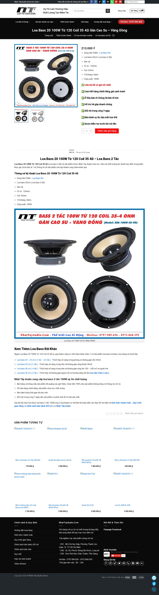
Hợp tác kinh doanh (22, 559)
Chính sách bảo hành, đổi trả (26, 544)
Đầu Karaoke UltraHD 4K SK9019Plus (58, 506)
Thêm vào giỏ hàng (107, 131)
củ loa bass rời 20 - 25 (105, 35)
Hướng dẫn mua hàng (102, 22)
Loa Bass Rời (104, 53)
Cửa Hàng (84, 22)
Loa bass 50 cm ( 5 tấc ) (27, 373)
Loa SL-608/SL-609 (122, 505)
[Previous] (18, 75)
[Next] (73, 75)
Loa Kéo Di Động (22, 22)
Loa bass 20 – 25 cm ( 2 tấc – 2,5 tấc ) (34, 360)
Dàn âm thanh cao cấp (44, 22)
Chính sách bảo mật (22, 549)
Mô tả (71, 152)
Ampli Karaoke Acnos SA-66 (60, 460)
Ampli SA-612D (88, 505)
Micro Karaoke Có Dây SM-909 (127, 460)
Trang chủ (48, 35)
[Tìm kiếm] (108, 11)
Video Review (20, 564)
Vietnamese (133, 2)
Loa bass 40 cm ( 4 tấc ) (27, 368)
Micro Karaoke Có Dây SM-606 (28, 460)
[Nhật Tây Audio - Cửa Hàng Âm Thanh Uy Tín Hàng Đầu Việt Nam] (26, 11)
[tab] (71, 152)
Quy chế (17, 554)
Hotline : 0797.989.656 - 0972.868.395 (75, 559)
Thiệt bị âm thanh (63, 35)
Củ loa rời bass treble (83, 35)
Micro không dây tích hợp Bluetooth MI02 (26, 506)
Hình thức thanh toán (23, 535)
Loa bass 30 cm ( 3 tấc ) (27, 364)
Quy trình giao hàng (22, 540)
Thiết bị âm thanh (67, 22)
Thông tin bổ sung (83, 152)
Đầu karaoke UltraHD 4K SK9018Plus (91, 461)
